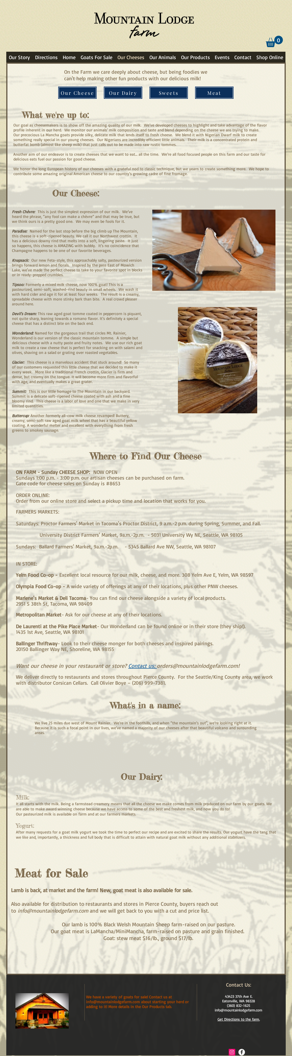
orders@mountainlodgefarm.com (197, 665)
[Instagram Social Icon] (232, 1052)
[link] (274, 41)
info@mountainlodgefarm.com (53, 910)
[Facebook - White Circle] (241, 1052)
